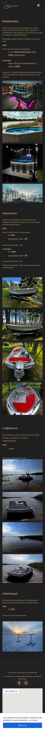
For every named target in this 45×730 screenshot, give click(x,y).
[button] (38, 5)
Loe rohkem (33, 720)
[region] (22, 721)
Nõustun (22, 725)
